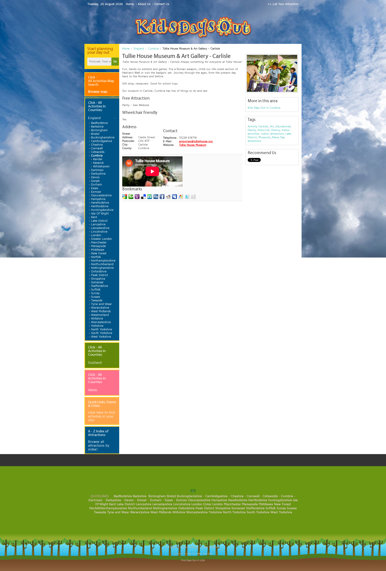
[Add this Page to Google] (124, 196)
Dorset (142, 500)
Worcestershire (197, 512)
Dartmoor (95, 500)
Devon (129, 500)
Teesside (100, 512)
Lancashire (143, 504)
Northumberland (140, 508)
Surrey (281, 508)
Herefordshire (237, 500)
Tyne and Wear (118, 512)
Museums (264, 137)
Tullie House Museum (192, 144)
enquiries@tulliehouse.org (196, 141)
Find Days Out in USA (193, 560)
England (139, 48)
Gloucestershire (199, 500)
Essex (169, 500)
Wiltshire (178, 512)
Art (272, 126)
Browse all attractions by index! (98, 445)
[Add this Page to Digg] (155, 196)
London (196, 504)
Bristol (171, 496)
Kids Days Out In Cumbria (264, 107)
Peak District (205, 508)
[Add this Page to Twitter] (187, 196)
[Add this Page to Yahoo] (137, 196)
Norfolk (94, 508)
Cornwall (253, 496)
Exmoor (181, 500)
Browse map (97, 92)
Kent (112, 504)
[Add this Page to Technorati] (130, 196)
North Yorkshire (234, 512)
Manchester (232, 504)
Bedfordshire (123, 496)
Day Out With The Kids (200, 553)
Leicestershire (162, 504)
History (275, 130)
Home (126, 48)
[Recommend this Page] (193, 196)
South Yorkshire (258, 512)
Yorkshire (215, 512)
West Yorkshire (281, 512)
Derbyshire (113, 500)
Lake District (126, 504)
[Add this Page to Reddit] (168, 196)
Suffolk (271, 508)
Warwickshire (139, 512)
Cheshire (237, 496)
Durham (155, 500)
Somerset (238, 508)
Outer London (213, 504)
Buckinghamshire (189, 496)
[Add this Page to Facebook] (162, 196)
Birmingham (157, 496)
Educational (283, 126)
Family (252, 130)
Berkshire (139, 496)
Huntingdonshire (280, 500)
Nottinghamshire (165, 508)
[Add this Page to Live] (180, 196)
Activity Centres (258, 126)
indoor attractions (272, 133)
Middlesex (266, 504)
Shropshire (222, 508)
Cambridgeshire (216, 496)
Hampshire (219, 500)
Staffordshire (255, 508)
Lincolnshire (181, 504)
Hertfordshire (257, 500)
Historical (263, 130)
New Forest (282, 504)
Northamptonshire (113, 508)
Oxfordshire (186, 508)
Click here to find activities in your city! (101, 416)
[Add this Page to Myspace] (174, 196)
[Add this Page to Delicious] (143, 196)
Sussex (292, 508)
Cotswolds (270, 496)
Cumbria (153, 48)
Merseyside (250, 504)
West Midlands (160, 512)
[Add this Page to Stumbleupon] (149, 196)
